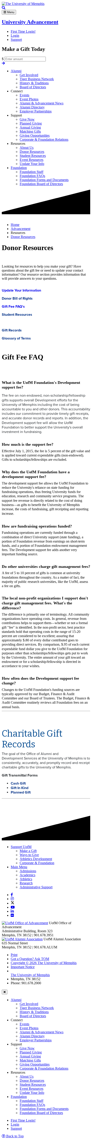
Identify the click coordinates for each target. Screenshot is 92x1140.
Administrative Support (36, 887)
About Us (26, 147)
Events (24, 95)
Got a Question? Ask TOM (30, 959)
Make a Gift (28, 851)
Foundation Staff (31, 172)
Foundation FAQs (32, 176)
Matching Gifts (30, 131)
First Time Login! (23, 31)
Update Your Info (32, 164)
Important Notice (23, 967)
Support (16, 39)
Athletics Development (36, 859)
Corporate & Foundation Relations (44, 139)
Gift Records (12, 330)
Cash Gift (18, 783)
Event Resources (31, 160)
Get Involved (29, 75)
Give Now (27, 119)
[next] (3, 63)
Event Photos (29, 99)
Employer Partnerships (36, 111)
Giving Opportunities (35, 135)
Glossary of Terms (16, 338)
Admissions (28, 871)
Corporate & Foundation (37, 863)
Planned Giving (31, 123)
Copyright (44, 963)
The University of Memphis (30, 975)
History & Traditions (34, 83)
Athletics (26, 879)
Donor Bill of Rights (17, 298)
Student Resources (33, 156)
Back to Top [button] (14, 1136)
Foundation (19, 168)
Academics (27, 875)
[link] (12, 894)
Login (15, 35)
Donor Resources (32, 152)
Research (26, 883)
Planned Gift (21, 792)
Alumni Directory (32, 107)
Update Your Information (21, 290)
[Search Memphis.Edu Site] (3, 8)
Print (14, 955)
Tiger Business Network (37, 79)
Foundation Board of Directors (41, 184)
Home (15, 225)
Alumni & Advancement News (41, 103)
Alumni (16, 71)
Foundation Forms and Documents (44, 180)
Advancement (20, 229)
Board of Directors (33, 87)
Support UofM (21, 847)
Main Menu (19, 867)
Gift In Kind (19, 788)
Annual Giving (30, 127)
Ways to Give (29, 855)
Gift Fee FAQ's (13, 306)
